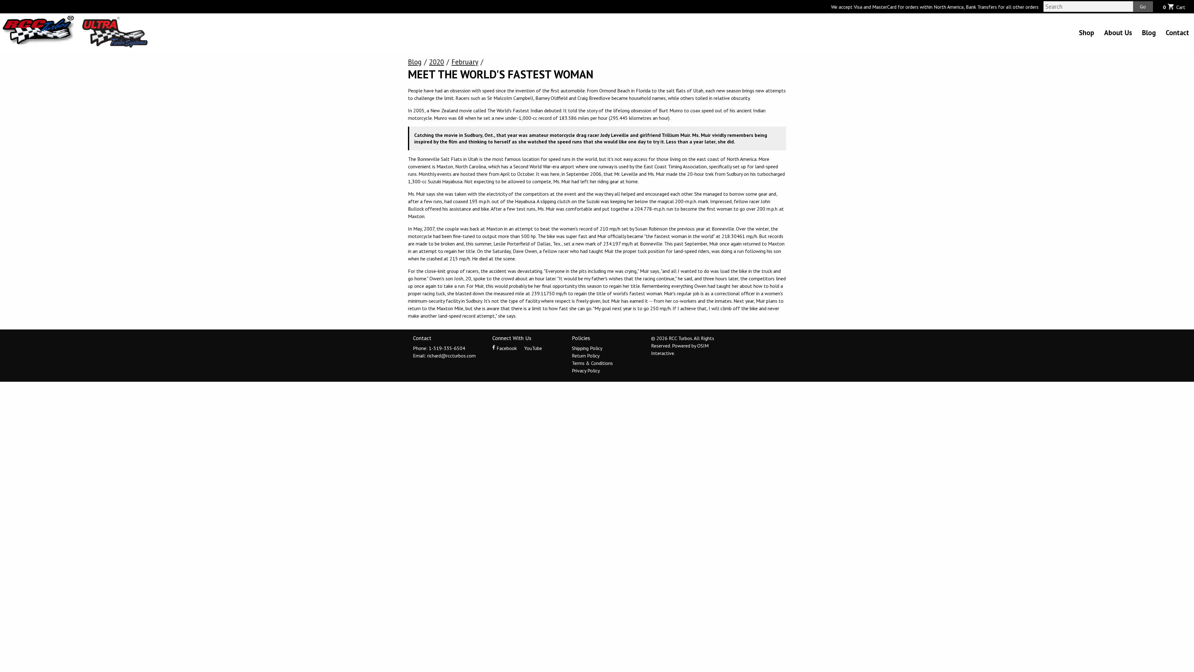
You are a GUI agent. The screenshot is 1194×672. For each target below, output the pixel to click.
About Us (1118, 32)
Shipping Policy (587, 348)
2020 (436, 61)
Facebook (506, 348)
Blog (1149, 32)
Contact (1177, 32)
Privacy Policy (586, 370)
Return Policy (585, 355)
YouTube (532, 348)
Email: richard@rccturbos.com (444, 355)
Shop (1086, 32)
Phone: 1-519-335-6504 (439, 348)
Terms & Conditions (592, 363)
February (464, 61)
